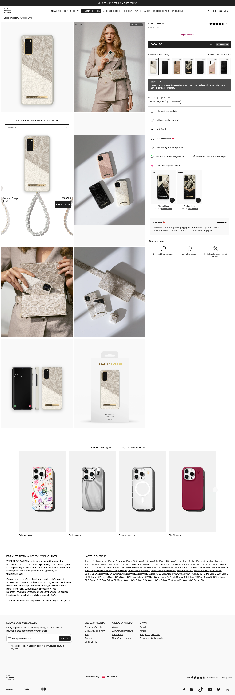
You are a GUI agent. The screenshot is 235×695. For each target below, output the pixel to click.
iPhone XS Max (210, 567)
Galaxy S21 (181, 577)
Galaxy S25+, (143, 574)
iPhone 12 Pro (105, 567)
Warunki (143, 627)
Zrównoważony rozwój (122, 631)
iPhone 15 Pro (91, 564)
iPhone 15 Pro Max (121, 564)
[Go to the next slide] (69, 161)
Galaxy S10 (129, 580)
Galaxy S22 (113, 577)
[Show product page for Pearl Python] (153, 66)
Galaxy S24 (172, 574)
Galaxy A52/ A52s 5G (165, 577)
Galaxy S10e (154, 580)
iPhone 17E (141, 561)
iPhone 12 (117, 567)
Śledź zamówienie (93, 627)
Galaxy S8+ (199, 580)
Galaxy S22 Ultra (145, 577)
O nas (115, 627)
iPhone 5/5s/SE (201, 571)
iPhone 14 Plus (160, 564)
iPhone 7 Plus (157, 571)
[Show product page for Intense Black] (165, 66)
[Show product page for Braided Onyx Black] (224, 66)
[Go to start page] (7, 10)
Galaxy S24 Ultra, (200, 574)
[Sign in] (208, 11)
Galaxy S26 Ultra (106, 574)
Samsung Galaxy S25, (126, 574)
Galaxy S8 (188, 580)
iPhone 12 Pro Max (130, 567)
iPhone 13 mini (91, 567)
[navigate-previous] (215, 489)
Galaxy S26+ (91, 574)
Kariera (143, 631)
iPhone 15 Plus (105, 564)
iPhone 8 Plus (134, 571)
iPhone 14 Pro (146, 564)
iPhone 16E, (152, 561)
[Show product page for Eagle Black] (200, 66)
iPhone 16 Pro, (174, 561)
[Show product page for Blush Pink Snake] (212, 66)
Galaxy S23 (215, 574)
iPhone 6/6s (170, 571)
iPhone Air (130, 561)
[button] (208, 677)
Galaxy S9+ (176, 580)
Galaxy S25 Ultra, (158, 574)
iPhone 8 (122, 571)
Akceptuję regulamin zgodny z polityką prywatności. (37, 647)
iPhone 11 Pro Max (162, 567)
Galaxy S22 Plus (128, 577)
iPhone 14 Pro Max (176, 564)
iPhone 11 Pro (177, 567)
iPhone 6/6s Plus (185, 571)
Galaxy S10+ (141, 580)
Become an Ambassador (152, 638)
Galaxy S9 (165, 580)
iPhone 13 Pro (202, 564)
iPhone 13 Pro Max (217, 564)
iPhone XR (223, 567)
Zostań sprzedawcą (121, 638)
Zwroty (88, 638)
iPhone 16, (163, 561)
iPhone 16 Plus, (189, 561)
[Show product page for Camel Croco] (177, 66)
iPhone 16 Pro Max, (204, 561)
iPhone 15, (218, 561)
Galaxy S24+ (185, 574)
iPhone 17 (89, 561)
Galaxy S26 (215, 571)
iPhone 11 (187, 567)
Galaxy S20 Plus (98, 580)
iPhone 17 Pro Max (116, 561)
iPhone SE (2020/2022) (106, 571)
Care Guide (117, 634)
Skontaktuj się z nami (95, 631)
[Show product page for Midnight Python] (188, 66)
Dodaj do (63, 204)
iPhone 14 (135, 564)
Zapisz (65, 638)
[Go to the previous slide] (4, 161)
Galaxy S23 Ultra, (99, 577)
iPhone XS (197, 567)
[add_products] (172, 200)
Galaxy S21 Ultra (211, 577)
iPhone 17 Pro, (101, 561)
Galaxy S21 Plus (195, 577)
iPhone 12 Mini (146, 567)
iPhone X (89, 571)
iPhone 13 (190, 564)
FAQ (87, 634)
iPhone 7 (145, 571)
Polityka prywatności (150, 634)
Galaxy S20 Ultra (115, 580)
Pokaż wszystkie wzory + (219, 55)
